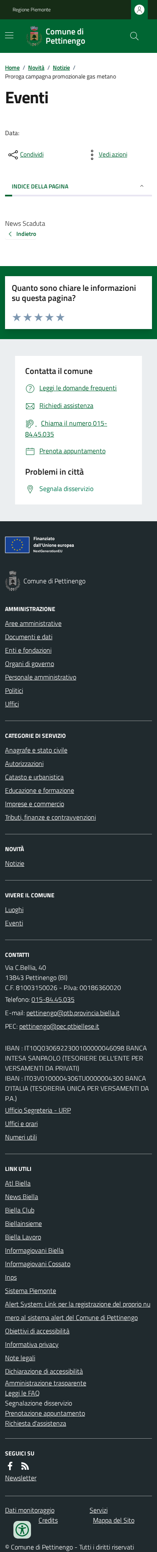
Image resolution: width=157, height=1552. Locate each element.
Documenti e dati (28, 637)
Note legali (20, 1358)
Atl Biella (18, 1183)
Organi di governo (29, 663)
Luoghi (14, 909)
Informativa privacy (32, 1344)
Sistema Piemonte (30, 1290)
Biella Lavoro (23, 1237)
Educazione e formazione (39, 790)
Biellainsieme (23, 1223)
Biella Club (19, 1210)
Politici (14, 690)
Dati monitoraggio (29, 1510)
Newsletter (20, 1478)
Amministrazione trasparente (45, 1383)
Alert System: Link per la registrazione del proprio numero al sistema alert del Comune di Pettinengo (77, 1310)
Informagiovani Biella (34, 1250)
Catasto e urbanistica (34, 777)
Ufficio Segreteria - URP (38, 1110)
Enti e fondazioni (28, 650)
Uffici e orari (21, 1123)
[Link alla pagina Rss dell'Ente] (25, 1466)
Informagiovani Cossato (37, 1264)
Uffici (12, 704)
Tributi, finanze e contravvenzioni (50, 817)
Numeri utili (21, 1137)
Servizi (99, 1510)
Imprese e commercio (34, 804)
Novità (36, 67)
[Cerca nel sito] (131, 36)
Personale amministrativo (40, 677)
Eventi (14, 923)
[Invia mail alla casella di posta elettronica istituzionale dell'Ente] (73, 1012)
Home (12, 67)
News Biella (21, 1196)
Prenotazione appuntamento (45, 1413)
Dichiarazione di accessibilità (44, 1371)
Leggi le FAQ (22, 1393)
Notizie (61, 67)
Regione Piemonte (32, 9)
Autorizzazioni (24, 763)
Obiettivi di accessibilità (37, 1331)
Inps (11, 1277)
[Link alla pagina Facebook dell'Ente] (10, 1466)
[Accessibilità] (22, 1529)
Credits (48, 1520)
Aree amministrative (33, 623)
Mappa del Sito (113, 1520)
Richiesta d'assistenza (35, 1423)
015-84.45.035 (53, 999)
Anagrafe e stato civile (36, 750)
